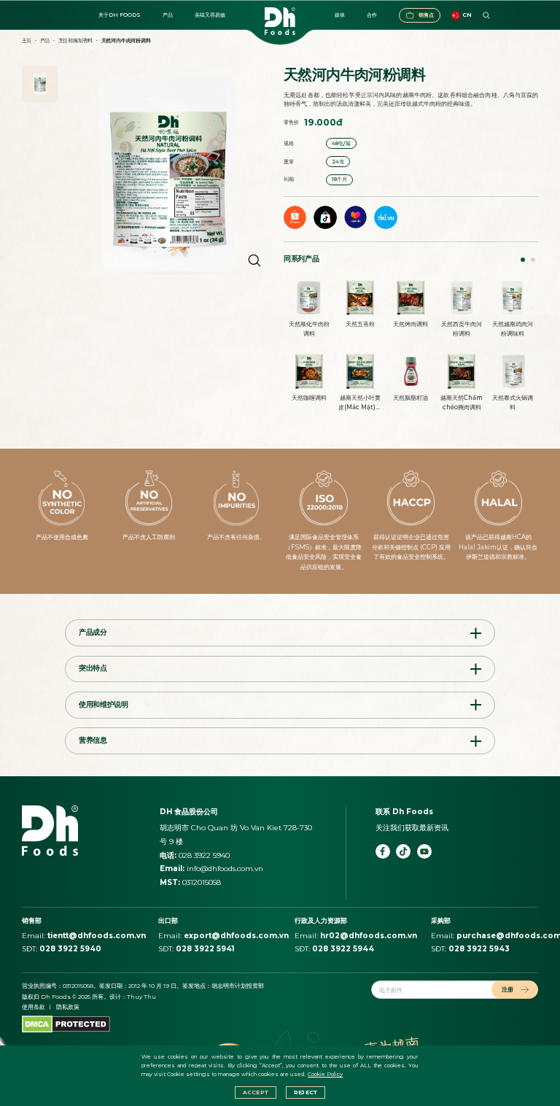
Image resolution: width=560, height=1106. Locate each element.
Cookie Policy (325, 1074)
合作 (372, 15)
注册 (507, 989)
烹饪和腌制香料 (75, 40)
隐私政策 (67, 1006)
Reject (305, 1092)
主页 (27, 40)
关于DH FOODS (119, 15)
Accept (255, 1092)
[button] (523, 260)
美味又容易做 (210, 15)
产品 (168, 15)
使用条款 (33, 1006)
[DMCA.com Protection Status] (66, 1023)
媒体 (340, 15)
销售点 (426, 15)
